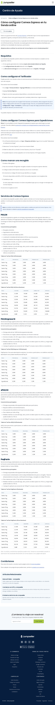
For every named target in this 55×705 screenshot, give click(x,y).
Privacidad (39, 700)
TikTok (40, 671)
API (40, 694)
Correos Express (21, 35)
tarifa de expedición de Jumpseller (25, 209)
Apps (14, 664)
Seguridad (44, 700)
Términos (50, 700)
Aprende (40, 684)
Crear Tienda (39, 621)
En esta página (8, 31)
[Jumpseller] (27, 636)
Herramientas (40, 687)
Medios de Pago (14, 655)
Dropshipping (40, 673)
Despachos (14, 666)
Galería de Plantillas (14, 662)
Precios (14, 684)
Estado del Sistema (40, 696)
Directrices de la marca (14, 689)
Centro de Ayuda (40, 680)
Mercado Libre (40, 666)
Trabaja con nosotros (15, 682)
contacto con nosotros (38, 567)
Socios (14, 687)
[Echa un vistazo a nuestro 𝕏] (29, 642)
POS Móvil (40, 669)
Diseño (40, 691)
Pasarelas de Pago (14, 657)
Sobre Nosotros (14, 680)
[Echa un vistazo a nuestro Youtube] (33, 642)
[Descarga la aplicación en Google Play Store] (23, 647)
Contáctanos (14, 691)
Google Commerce (40, 664)
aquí (11, 134)
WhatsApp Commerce (40, 662)
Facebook (40, 657)
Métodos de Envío (15, 660)
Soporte (4, 18)
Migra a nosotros (40, 682)
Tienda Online (40, 655)
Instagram (40, 660)
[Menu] (53, 2)
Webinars (40, 689)
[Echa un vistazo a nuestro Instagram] (25, 642)
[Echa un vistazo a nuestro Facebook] (21, 642)
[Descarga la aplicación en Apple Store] (31, 647)
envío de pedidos (35, 564)
